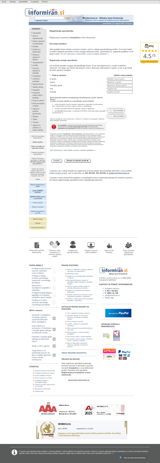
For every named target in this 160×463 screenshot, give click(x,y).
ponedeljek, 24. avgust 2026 (114, 23)
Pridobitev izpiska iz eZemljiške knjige (41, 381)
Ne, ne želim (119, 116)
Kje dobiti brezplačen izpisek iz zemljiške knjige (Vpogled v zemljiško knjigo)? (80, 282)
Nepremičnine (38, 84)
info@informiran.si (112, 295)
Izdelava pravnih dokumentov (45, 371)
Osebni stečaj (38, 87)
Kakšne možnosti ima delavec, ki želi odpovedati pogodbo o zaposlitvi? (79, 295)
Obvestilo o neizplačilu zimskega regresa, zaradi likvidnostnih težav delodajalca (41, 318)
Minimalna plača (72, 273)
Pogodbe (36, 90)
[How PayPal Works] (118, 317)
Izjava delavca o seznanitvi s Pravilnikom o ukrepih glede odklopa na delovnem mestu (42, 329)
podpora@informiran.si (119, 173)
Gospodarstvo (38, 62)
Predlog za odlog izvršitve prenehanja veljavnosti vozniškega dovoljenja (41, 279)
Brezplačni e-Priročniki (42, 389)
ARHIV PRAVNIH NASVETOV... (74, 353)
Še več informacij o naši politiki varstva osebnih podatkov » (84, 54)
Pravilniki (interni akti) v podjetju (38, 95)
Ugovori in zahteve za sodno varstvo (38, 127)
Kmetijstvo (37, 76)
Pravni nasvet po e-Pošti (43, 378)
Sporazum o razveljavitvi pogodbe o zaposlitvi (41, 287)
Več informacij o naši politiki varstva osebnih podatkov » (73, 150)
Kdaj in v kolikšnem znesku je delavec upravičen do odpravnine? (80, 270)
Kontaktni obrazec (112, 288)
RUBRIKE (36, 29)
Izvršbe (35, 65)
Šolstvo (35, 116)
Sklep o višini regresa (40, 346)
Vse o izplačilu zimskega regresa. (78, 313)
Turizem (36, 122)
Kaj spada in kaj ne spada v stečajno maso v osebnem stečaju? (79, 339)
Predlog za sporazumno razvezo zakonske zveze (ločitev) (41, 270)
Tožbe (35, 119)
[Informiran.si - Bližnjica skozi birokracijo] (92, 235)
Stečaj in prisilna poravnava (37, 111)
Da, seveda (118, 110)
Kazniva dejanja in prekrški (36, 70)
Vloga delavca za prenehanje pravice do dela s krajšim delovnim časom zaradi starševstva (41, 355)
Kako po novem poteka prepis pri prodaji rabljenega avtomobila (78, 287)
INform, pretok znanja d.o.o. (111, 278)
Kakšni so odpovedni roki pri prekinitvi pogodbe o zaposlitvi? (80, 299)
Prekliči (57, 160)
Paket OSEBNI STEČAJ (43, 375)
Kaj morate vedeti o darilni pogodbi (79, 336)
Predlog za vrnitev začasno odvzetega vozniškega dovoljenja (41, 302)
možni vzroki (61, 173)
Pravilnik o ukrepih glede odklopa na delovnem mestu (42, 339)
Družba (35, 46)
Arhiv (60, 135)
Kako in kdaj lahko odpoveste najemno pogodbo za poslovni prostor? (77, 344)
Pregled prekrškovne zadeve (45, 373)
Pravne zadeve (38, 100)
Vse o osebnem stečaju (75, 321)
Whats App (109, 298)
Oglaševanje (39, 391)
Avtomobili (37, 33)
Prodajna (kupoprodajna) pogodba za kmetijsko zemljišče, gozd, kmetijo (42, 295)
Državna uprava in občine (36, 57)
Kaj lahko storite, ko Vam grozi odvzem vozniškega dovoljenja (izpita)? (77, 317)
